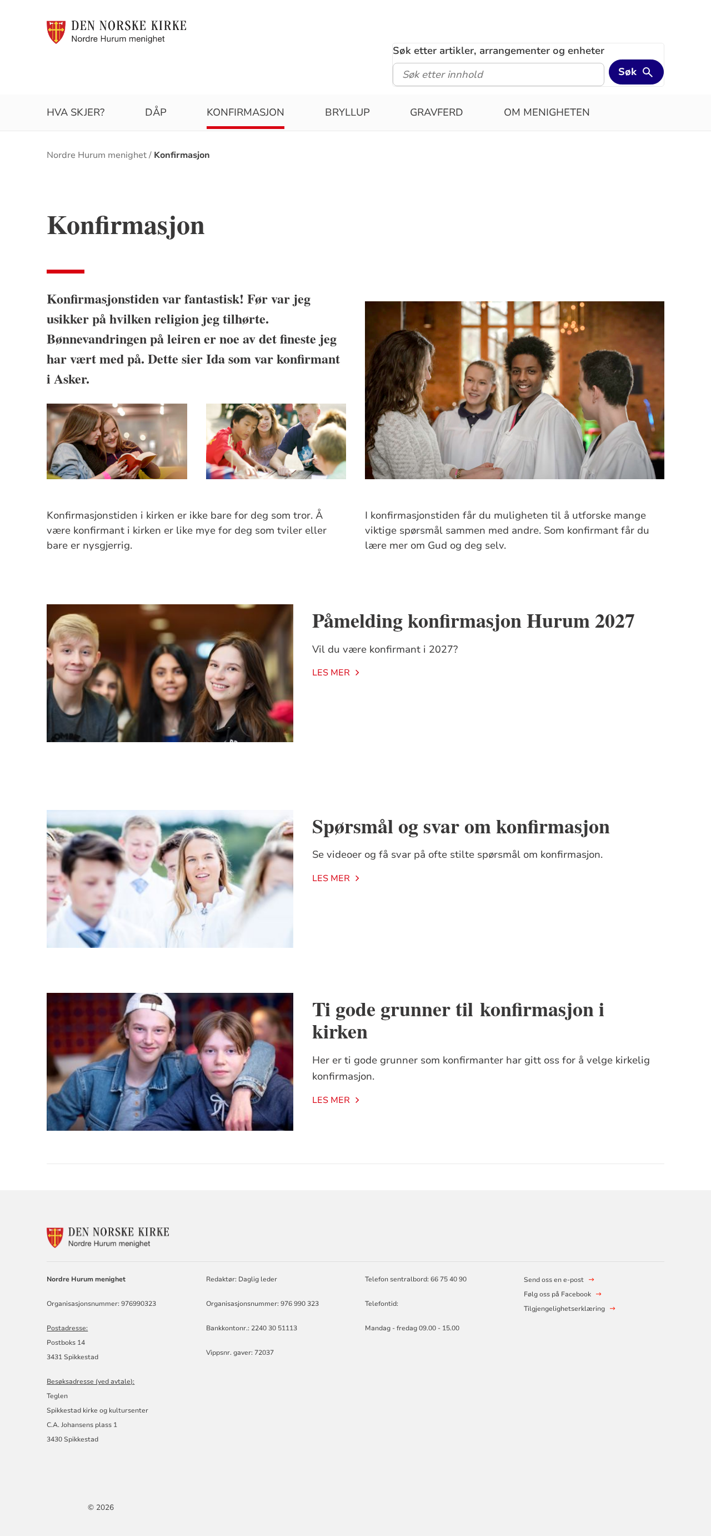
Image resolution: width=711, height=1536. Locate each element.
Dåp (156, 112)
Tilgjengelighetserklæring (564, 1308)
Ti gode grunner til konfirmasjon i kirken (458, 1020)
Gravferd (436, 112)
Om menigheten (547, 112)
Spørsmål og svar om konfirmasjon (461, 825)
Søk (627, 71)
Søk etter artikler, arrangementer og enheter (498, 50)
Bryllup (347, 112)
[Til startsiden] (116, 31)
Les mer (331, 673)
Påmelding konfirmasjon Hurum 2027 (473, 619)
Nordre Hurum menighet (97, 155)
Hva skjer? (75, 112)
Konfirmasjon (245, 112)
